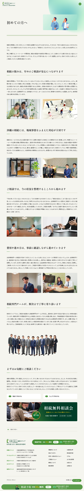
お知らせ (69, 462)
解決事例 (51, 466)
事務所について (52, 450)
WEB (55, 442)
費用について (52, 462)
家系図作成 (70, 453)
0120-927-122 (68, 441)
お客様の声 (70, 450)
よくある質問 (70, 459)
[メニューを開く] (80, 4)
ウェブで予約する (54, 396)
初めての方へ (52, 453)
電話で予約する (17, 396)
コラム (68, 456)
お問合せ (69, 466)
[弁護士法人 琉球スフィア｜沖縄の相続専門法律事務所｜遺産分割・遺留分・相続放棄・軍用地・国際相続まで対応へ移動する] (8, 429)
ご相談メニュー (52, 459)
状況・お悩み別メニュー (55, 456)
